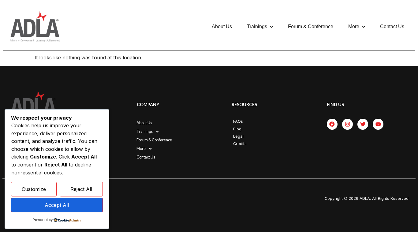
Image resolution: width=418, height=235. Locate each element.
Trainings (257, 26)
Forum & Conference (310, 26)
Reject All (81, 189)
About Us (222, 26)
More (353, 26)
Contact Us (392, 26)
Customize (34, 189)
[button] (260, 27)
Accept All (57, 205)
